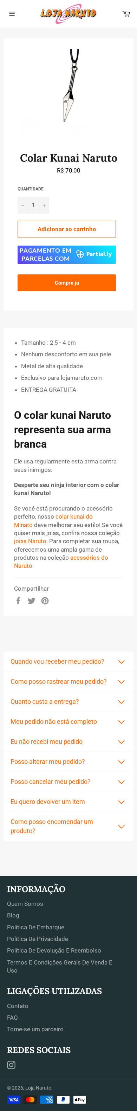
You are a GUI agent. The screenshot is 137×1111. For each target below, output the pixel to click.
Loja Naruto (38, 1088)
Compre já (67, 283)
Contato (17, 1005)
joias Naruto (30, 541)
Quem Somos (25, 903)
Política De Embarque (35, 927)
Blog (13, 915)
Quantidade (31, 189)
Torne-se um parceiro (35, 1029)
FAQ (12, 1017)
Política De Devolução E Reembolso (54, 950)
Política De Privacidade (37, 938)
